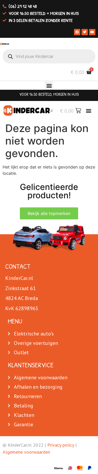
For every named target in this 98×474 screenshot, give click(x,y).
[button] (49, 85)
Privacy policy (60, 445)
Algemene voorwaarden (26, 452)
